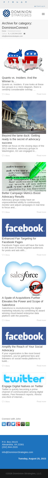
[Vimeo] (13, 2)
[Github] (26, 2)
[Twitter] (4, 2)
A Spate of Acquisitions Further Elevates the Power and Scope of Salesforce (22, 301)
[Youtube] (21, 2)
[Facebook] (8, 2)
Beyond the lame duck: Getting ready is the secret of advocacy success (21, 139)
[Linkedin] (17, 2)
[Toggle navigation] (43, 14)
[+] (24, 61)
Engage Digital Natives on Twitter (22, 386)
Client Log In (40, 6)
